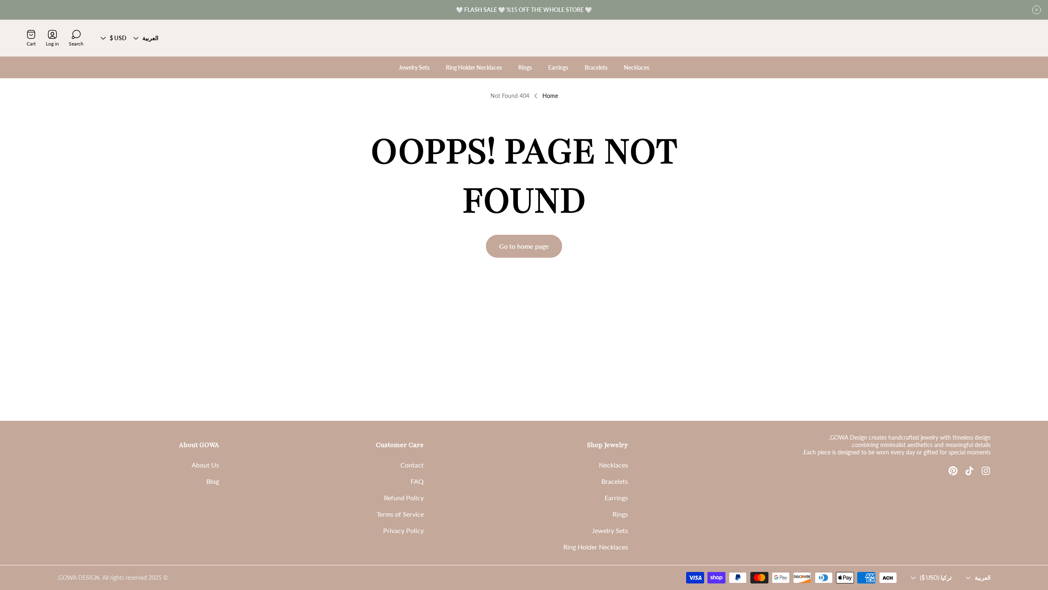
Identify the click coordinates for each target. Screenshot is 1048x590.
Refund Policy (404, 498)
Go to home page (524, 246)
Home (550, 95)
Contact (412, 465)
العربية (150, 37)
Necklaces (613, 465)
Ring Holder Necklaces (595, 547)
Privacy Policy (403, 530)
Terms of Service (400, 514)
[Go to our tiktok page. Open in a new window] (969, 471)
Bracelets (614, 481)
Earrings (616, 498)
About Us (205, 465)
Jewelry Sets (610, 530)
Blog (212, 481)
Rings (620, 514)
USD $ (118, 37)
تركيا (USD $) (936, 577)
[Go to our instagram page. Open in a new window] (986, 471)
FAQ (417, 481)
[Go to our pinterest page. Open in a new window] (953, 471)
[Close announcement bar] (1036, 10)
